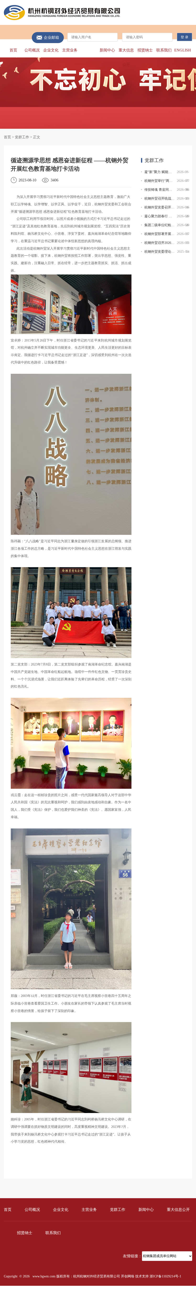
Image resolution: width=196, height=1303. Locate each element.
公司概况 (32, 50)
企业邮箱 (51, 37)
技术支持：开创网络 (177, 1294)
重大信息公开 (126, 57)
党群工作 (88, 50)
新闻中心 (107, 50)
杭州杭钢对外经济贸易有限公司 (62, 12)
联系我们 (164, 50)
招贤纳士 (145, 50)
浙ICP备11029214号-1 (165, 1276)
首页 (13, 50)
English (182, 50)
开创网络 (127, 1276)
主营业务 (69, 50)
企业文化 (51, 50)
